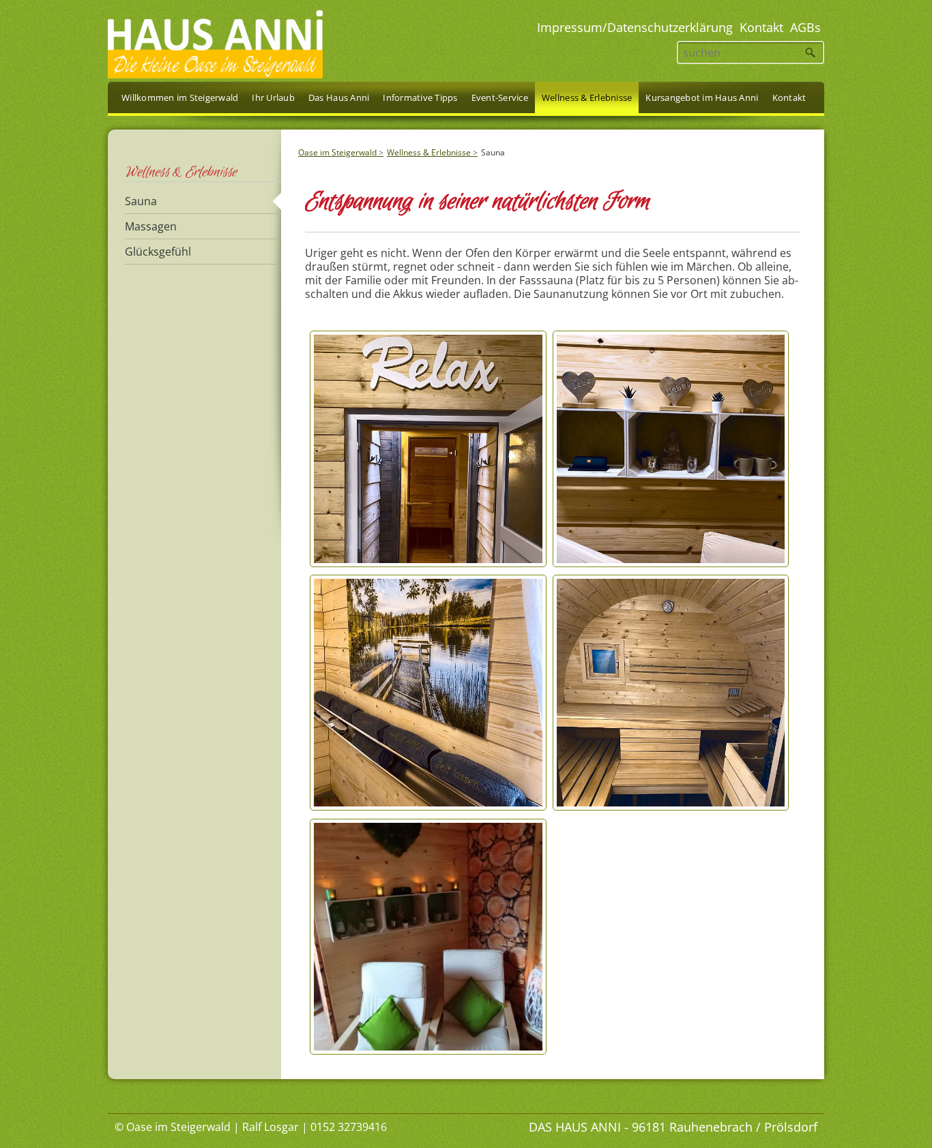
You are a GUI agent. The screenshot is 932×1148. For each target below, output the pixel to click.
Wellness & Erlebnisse (429, 152)
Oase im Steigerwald (337, 152)
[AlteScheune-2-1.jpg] (428, 1050)
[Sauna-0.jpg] (428, 562)
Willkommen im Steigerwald (179, 97)
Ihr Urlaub (273, 97)
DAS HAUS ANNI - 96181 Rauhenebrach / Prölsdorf (673, 1127)
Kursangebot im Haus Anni (701, 97)
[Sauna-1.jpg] (671, 562)
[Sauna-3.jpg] (671, 806)
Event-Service (499, 97)
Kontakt (761, 27)
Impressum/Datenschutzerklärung (635, 27)
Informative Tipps (420, 97)
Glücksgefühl (158, 251)
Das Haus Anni (338, 97)
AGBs (805, 27)
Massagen (151, 226)
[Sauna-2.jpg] (428, 806)
